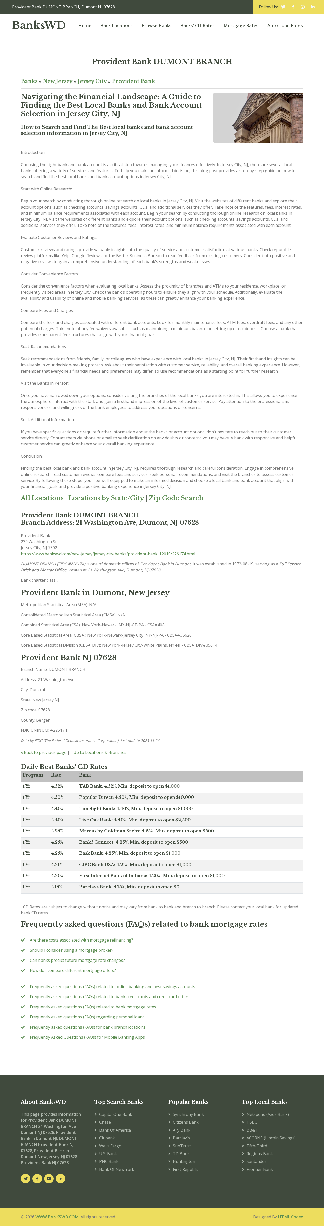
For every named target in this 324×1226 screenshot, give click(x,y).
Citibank (107, 1138)
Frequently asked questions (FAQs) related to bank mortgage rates (93, 1007)
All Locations (42, 498)
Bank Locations (116, 25)
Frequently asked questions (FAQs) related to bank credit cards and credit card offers (109, 996)
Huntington (184, 1161)
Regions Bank (260, 1153)
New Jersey (57, 81)
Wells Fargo (110, 1146)
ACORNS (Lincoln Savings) (271, 1138)
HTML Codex (290, 1217)
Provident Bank (133, 81)
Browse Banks (156, 25)
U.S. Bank (108, 1153)
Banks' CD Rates (197, 25)
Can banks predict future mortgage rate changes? (77, 960)
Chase (105, 1122)
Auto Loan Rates (285, 25)
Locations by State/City (106, 498)
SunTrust (182, 1146)
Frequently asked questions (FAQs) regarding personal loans (87, 1017)
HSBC (252, 1122)
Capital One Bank (115, 1114)
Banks (29, 81)
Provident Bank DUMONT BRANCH (162, 61)
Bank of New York (116, 1169)
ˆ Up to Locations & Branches (98, 752)
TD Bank (181, 1153)
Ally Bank (181, 1130)
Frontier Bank (260, 1169)
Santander (256, 1161)
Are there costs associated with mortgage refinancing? (81, 940)
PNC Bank (108, 1161)
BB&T (252, 1130)
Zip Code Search (176, 498)
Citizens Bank (186, 1122)
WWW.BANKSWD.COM (57, 1217)
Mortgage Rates (241, 25)
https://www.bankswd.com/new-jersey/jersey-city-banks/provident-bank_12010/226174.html (108, 554)
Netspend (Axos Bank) (268, 1114)
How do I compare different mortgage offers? (73, 970)
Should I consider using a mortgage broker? (71, 950)
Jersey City (92, 81)
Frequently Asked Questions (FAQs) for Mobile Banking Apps (87, 1037)
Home (84, 25)
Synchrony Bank (188, 1114)
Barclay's (181, 1138)
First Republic (185, 1169)
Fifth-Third (257, 1146)
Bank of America (115, 1130)
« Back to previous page (43, 752)
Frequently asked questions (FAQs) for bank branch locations (87, 1027)
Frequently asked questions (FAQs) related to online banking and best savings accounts (112, 986)
